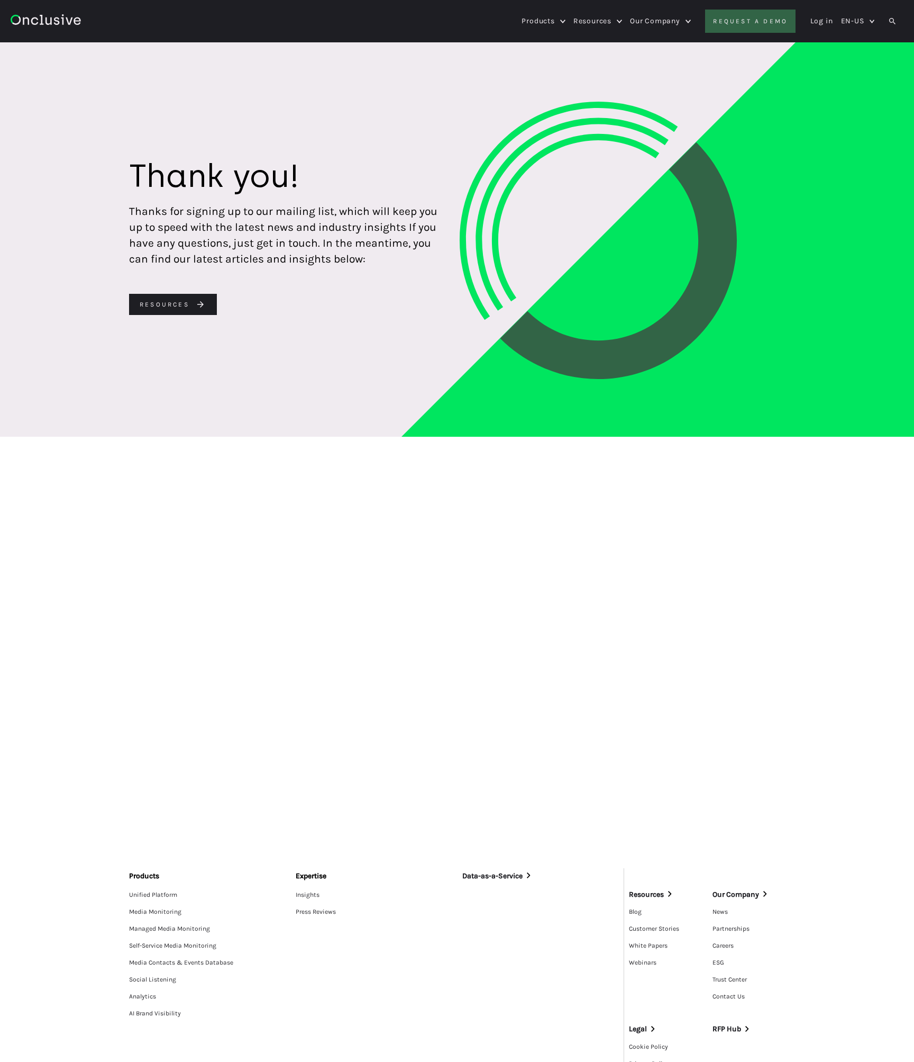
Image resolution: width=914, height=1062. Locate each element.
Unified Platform (153, 894)
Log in (821, 20)
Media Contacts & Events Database (181, 962)
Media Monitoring (155, 911)
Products (538, 21)
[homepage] (75, 21)
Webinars (642, 962)
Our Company (655, 21)
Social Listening (152, 979)
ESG (718, 962)
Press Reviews (316, 911)
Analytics (142, 996)
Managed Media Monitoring (169, 928)
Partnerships (731, 928)
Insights (307, 894)
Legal (638, 1028)
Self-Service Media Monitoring (172, 945)
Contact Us (728, 996)
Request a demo (750, 21)
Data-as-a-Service (492, 875)
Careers (723, 945)
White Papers (648, 945)
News (720, 911)
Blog (635, 911)
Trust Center (729, 979)
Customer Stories (654, 928)
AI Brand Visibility (155, 1013)
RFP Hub (726, 1028)
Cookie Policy (648, 1046)
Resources (592, 21)
